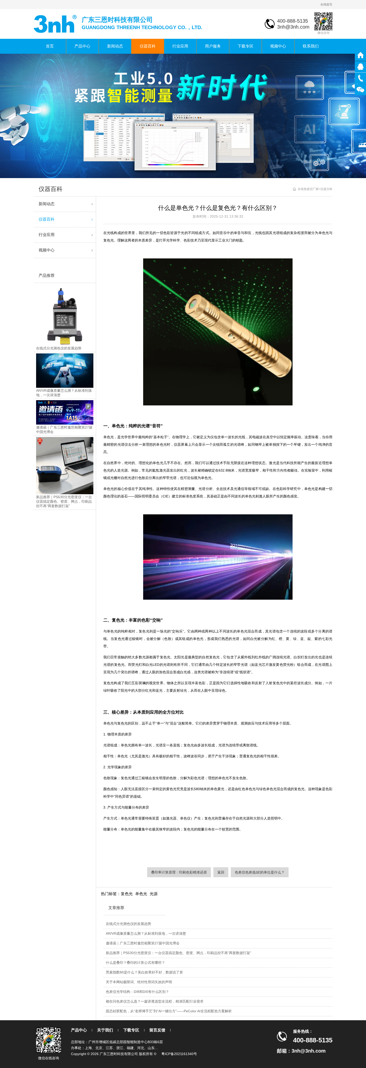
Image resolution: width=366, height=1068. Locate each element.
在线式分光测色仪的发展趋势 (128, 924)
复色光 (127, 894)
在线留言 (326, 4)
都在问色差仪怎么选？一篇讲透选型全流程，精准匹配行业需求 (154, 1001)
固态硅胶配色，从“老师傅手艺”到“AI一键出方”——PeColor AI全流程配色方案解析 (169, 1011)
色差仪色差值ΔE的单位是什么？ (260, 872)
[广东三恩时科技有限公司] (56, 23)
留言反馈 (157, 1030)
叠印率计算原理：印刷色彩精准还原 (179, 872)
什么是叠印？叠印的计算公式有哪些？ (135, 963)
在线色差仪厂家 (308, 189)
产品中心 (82, 46)
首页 (50, 46)
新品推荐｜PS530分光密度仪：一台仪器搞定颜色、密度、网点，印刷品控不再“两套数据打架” (178, 953)
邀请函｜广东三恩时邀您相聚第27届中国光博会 (143, 943)
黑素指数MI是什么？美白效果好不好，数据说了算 (144, 972)
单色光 (141, 894)
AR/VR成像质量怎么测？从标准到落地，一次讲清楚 (146, 933)
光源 (154, 894)
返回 (220, 872)
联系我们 (311, 46)
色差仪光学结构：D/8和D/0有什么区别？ (137, 992)
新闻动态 (115, 46)
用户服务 (213, 46)
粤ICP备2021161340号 (179, 1054)
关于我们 (105, 1030)
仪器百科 (148, 46)
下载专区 (245, 46)
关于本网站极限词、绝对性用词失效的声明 (139, 982)
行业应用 (180, 46)
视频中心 (278, 46)
